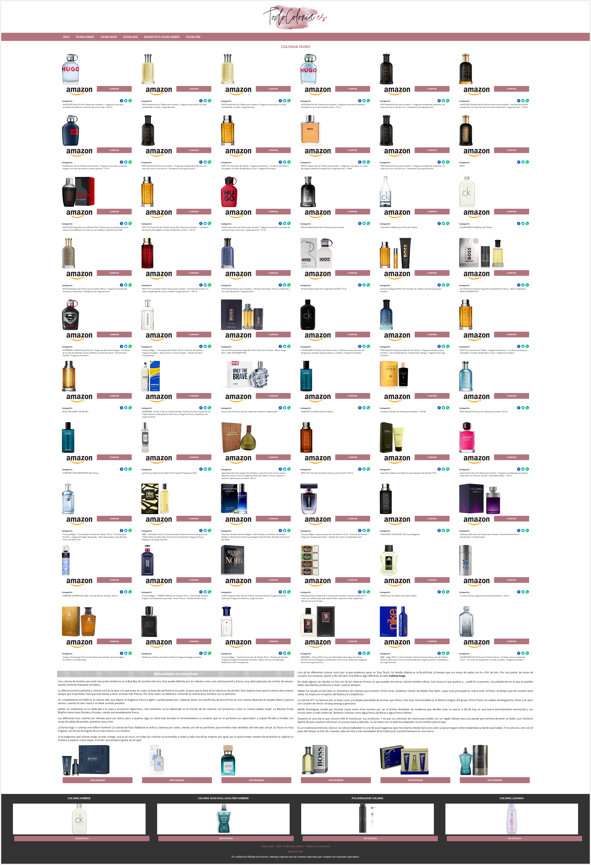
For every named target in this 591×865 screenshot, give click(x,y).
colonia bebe (130, 37)
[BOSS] (483, 130)
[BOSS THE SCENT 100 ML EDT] (86, 376)
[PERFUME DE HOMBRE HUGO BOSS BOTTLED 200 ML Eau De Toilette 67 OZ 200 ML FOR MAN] (325, 760)
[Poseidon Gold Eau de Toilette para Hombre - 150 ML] (404, 376)
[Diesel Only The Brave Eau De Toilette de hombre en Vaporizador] (245, 376)
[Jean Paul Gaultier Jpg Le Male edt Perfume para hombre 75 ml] (483, 760)
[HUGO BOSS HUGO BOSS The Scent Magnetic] (404, 498)
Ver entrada (97, 780)
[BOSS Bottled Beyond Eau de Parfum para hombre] (325, 191)
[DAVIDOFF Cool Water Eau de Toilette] (325, 376)
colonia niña (193, 37)
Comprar (114, 89)
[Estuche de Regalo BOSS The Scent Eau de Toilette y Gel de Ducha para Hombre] (404, 253)
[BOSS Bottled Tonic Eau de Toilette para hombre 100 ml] (483, 376)
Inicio (66, 37)
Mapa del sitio (295, 851)
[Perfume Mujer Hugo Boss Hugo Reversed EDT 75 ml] (325, 253)
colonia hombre (85, 37)
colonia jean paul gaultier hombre (223, 798)
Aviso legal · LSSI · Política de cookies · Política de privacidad (295, 846)
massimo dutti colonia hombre (162, 37)
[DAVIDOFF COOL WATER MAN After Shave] (86, 437)
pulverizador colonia (367, 798)
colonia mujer (109, 37)
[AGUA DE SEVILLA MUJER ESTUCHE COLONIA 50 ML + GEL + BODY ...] (404, 760)
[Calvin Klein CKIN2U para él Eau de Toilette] (404, 191)
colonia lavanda (512, 798)
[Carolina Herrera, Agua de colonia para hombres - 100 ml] (483, 560)
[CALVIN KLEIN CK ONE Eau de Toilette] (483, 191)
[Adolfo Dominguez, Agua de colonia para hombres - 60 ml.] (245, 760)
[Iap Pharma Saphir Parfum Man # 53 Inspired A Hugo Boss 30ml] (166, 437)
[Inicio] (296, 30)
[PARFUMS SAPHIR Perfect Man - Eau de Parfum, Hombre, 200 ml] (86, 560)
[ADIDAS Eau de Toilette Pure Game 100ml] (404, 560)
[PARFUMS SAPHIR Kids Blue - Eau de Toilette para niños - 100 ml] (166, 760)
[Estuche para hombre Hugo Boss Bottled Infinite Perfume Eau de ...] (86, 760)
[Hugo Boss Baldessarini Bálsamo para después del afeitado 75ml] (404, 437)
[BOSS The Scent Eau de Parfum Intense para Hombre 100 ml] (325, 437)
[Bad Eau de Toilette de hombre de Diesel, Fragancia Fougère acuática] (166, 621)
